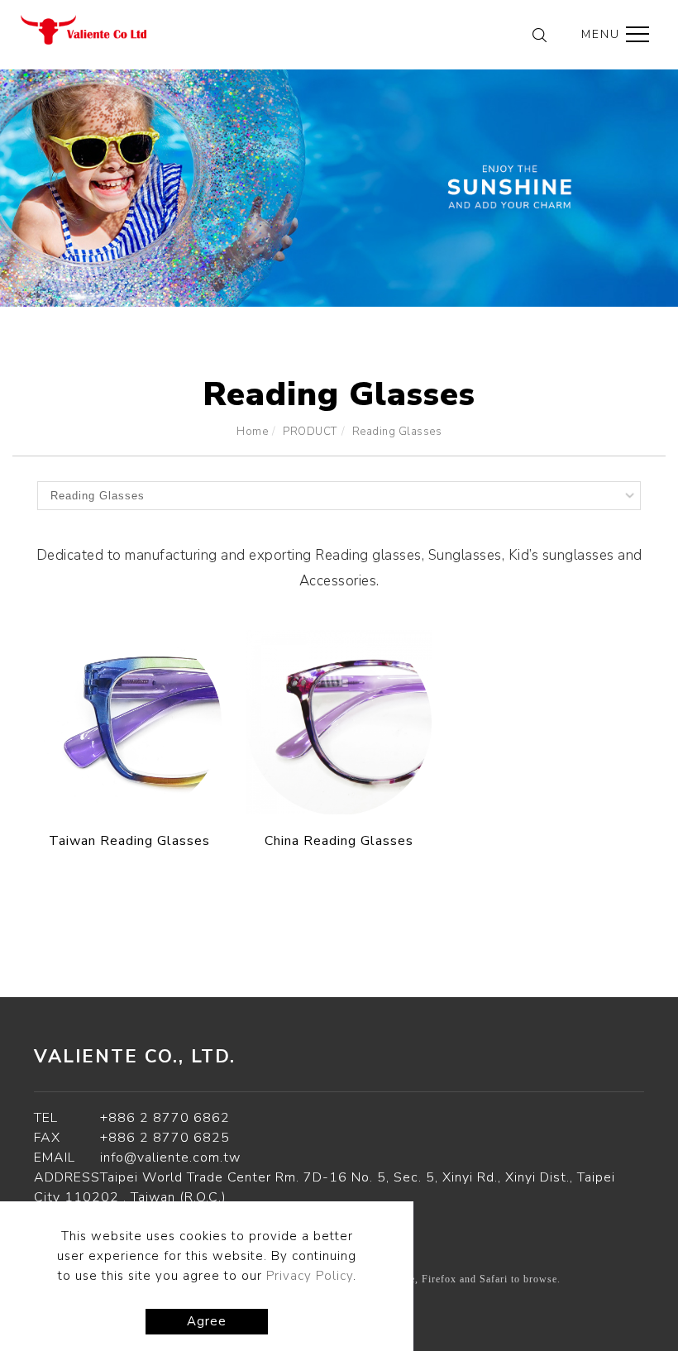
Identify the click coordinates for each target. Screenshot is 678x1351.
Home (252, 431)
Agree (207, 1321)
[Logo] (83, 29)
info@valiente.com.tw (170, 1157)
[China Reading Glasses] (338, 722)
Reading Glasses (397, 431)
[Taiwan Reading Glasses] (129, 722)
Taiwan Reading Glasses (129, 841)
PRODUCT (310, 431)
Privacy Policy (309, 1275)
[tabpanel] (339, 188)
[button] (539, 38)
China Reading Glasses (339, 841)
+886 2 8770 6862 (165, 1118)
